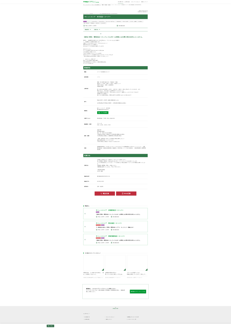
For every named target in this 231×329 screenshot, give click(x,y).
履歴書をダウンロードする (138, 291)
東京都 (106, 4)
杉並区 (109, 4)
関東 (103, 4)
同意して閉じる (50, 325)
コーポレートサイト (131, 319)
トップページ (85, 313)
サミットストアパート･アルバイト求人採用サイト (92, 4)
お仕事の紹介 (87, 319)
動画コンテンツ (109, 319)
